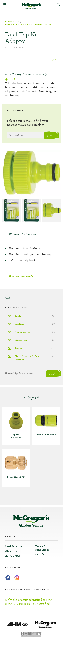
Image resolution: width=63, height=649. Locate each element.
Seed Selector (13, 546)
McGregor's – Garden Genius (32, 6)
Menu (4, 4)
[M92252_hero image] (51, 210)
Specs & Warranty (21, 276)
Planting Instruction (23, 234)
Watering (12, 22)
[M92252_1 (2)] (11, 210)
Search (58, 4)
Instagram (16, 577)
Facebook (7, 577)
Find (50, 135)
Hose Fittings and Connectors (28, 24)
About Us (11, 551)
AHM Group (12, 555)
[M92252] (31, 173)
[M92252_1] (31, 210)
